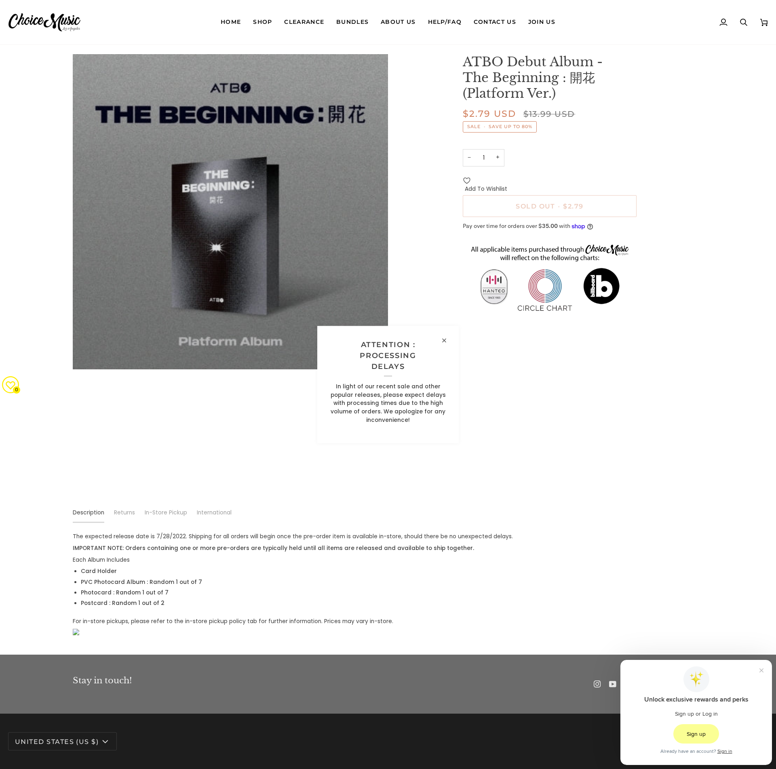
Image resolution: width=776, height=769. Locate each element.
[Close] (447, 340)
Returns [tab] (124, 512)
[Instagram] (597, 684)
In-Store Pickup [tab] (166, 512)
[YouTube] (612, 684)
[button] (262, 22)
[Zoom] (88, 354)
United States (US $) (57, 741)
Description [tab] (88, 512)
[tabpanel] (388, 584)
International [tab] (214, 512)
